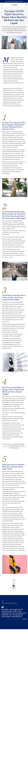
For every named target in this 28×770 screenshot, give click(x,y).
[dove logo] (14, 4)
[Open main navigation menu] (26, 5)
